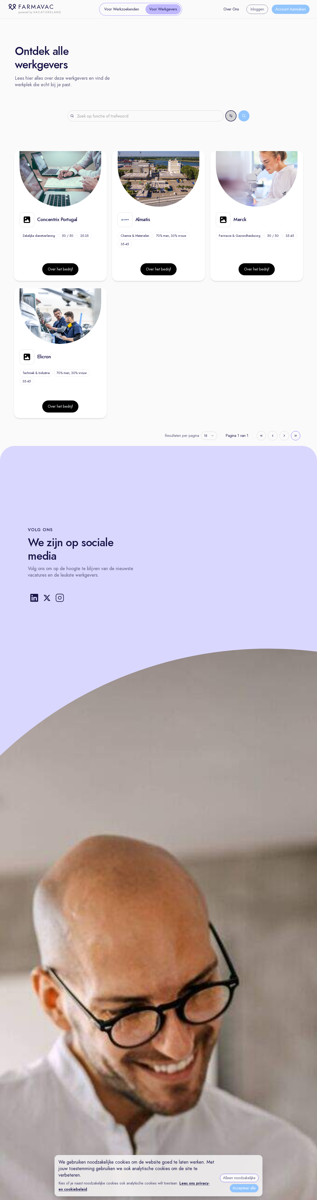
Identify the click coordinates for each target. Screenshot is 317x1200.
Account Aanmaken (290, 9)
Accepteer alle (244, 1188)
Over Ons (231, 9)
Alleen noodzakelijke (239, 1178)
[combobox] (209, 436)
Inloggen (257, 9)
